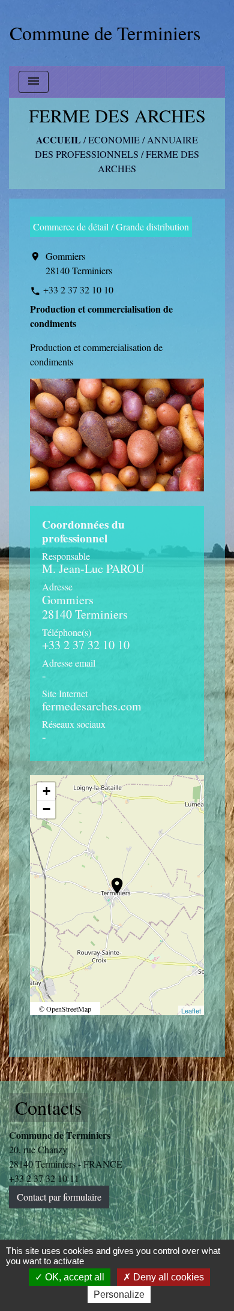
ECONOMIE (114, 139)
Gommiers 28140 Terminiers (79, 263)
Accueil (58, 139)
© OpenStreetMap (65, 1008)
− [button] (46, 809)
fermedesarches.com (92, 706)
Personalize (119, 1294)
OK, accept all (73, 1277)
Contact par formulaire (59, 1196)
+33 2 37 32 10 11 (44, 1178)
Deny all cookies (167, 1277)
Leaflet (191, 1010)
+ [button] (46, 791)
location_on (111, 879)
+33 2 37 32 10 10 (78, 289)
